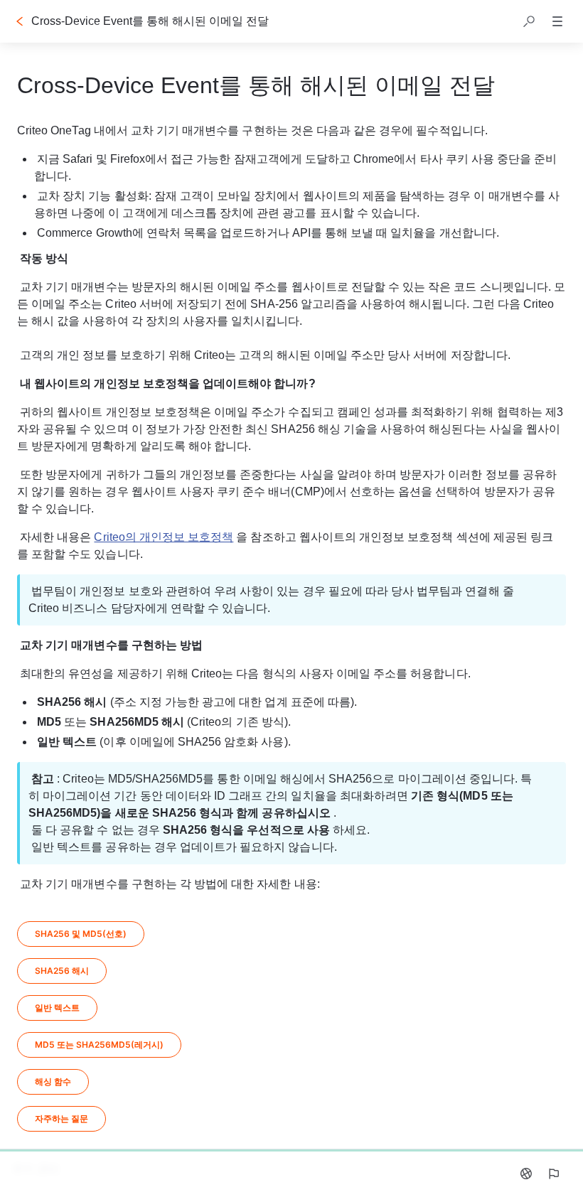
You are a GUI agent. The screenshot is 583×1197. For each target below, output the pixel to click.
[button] (528, 21)
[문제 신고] (553, 1173)
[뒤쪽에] (19, 21)
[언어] (526, 1173)
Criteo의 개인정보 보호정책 (163, 537)
